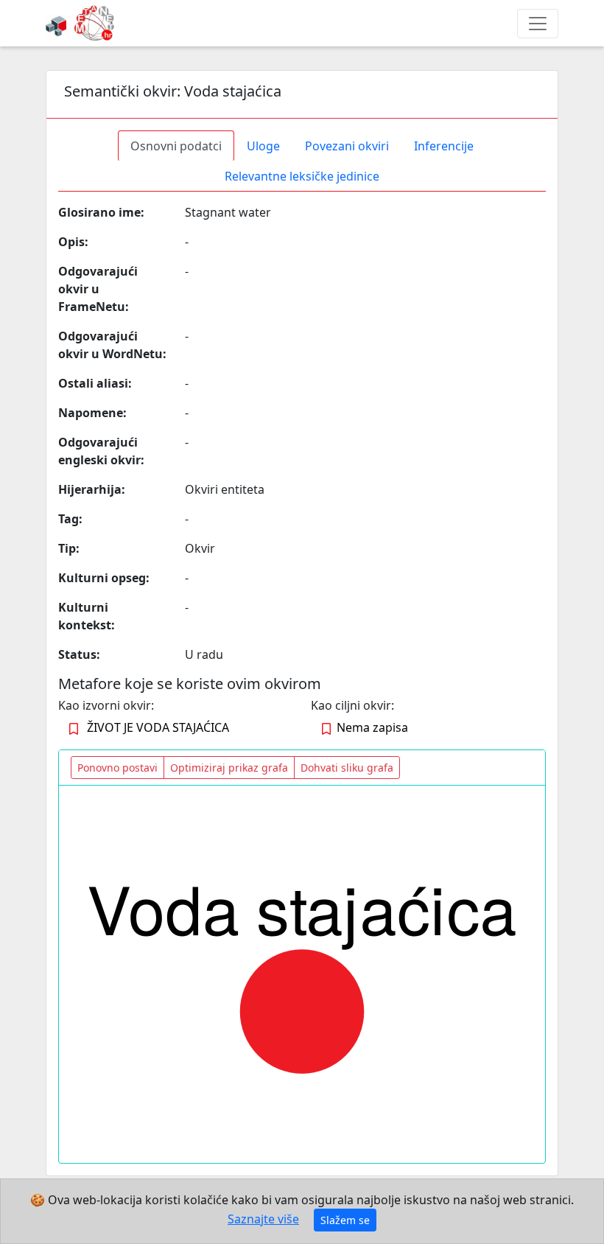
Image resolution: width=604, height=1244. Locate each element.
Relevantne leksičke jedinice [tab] (302, 176)
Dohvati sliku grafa (347, 768)
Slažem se (345, 1220)
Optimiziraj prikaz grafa (229, 768)
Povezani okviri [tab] (347, 146)
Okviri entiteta (224, 489)
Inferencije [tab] (444, 146)
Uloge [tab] (263, 146)
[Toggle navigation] (537, 23)
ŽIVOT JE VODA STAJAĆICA (158, 727)
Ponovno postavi (117, 768)
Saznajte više (263, 1219)
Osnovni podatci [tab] (176, 146)
